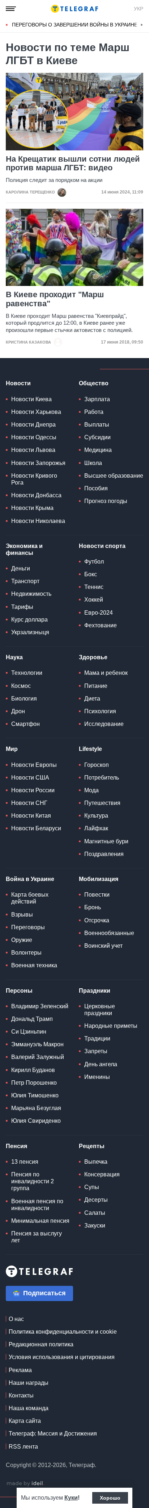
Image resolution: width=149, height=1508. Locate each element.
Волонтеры (26, 953)
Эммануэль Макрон (37, 1044)
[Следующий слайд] (142, 25)
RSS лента (23, 1446)
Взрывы (22, 914)
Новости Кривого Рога (34, 479)
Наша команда (28, 1408)
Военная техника (34, 965)
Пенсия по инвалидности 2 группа (32, 1181)
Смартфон (25, 724)
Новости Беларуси (36, 828)
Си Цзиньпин (28, 1032)
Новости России (33, 790)
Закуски (94, 1225)
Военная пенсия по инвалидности (37, 1204)
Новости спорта (102, 546)
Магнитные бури (106, 841)
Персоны (19, 991)
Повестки (97, 895)
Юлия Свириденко (36, 1121)
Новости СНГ (29, 803)
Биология (24, 698)
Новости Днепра (33, 424)
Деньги (20, 568)
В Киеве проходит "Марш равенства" (55, 299)
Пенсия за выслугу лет (36, 1236)
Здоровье (93, 657)
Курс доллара (29, 619)
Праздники (94, 991)
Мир (12, 749)
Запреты (95, 1051)
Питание (95, 686)
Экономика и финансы (24, 549)
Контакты (21, 1395)
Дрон (18, 711)
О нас (16, 1319)
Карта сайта (25, 1421)
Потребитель (101, 777)
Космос (21, 686)
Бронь (92, 907)
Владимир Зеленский (39, 1006)
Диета (92, 698)
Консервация (102, 1174)
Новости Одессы (33, 437)
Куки (71, 1498)
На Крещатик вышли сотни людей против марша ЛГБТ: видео (73, 163)
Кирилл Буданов (33, 1070)
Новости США (30, 777)
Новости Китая (31, 816)
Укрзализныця (30, 632)
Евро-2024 (98, 613)
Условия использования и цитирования (62, 1357)
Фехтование (100, 625)
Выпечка (95, 1162)
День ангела (100, 1064)
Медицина (98, 450)
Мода (91, 790)
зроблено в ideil (25, 1483)
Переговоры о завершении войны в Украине (74, 25)
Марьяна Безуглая (36, 1108)
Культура (96, 816)
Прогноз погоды (105, 501)
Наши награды (28, 1383)
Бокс (90, 574)
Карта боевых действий (29, 898)
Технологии (26, 673)
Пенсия (16, 1146)
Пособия (96, 488)
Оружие (21, 940)
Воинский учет (103, 946)
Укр (138, 9)
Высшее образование (113, 476)
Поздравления (104, 854)
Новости (18, 383)
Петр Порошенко (34, 1083)
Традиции (97, 1038)
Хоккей (93, 600)
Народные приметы (110, 1026)
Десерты (96, 1200)
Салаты (94, 1213)
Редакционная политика (41, 1344)
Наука (14, 657)
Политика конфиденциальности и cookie (63, 1332)
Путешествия (102, 803)
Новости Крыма (32, 508)
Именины (97, 1077)
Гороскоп (96, 765)
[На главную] (74, 9)
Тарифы (22, 607)
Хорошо (110, 1498)
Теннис (93, 587)
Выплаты (96, 424)
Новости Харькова (36, 412)
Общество (93, 383)
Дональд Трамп (32, 1019)
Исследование (104, 724)
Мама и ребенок (106, 673)
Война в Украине (30, 879)
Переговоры (28, 927)
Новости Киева (31, 399)
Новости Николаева (38, 521)
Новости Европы (34, 765)
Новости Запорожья (38, 463)
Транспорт (25, 581)
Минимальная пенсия (40, 1221)
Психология (100, 711)
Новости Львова (33, 450)
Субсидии (97, 437)
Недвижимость (31, 594)
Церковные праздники (99, 1009)
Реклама (20, 1370)
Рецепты (92, 1146)
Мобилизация (98, 879)
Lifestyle (90, 749)
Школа (93, 463)
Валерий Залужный (37, 1057)
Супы (91, 1187)
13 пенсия (24, 1162)
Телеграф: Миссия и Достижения (53, 1433)
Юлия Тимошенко (35, 1095)
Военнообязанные (109, 933)
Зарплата (97, 399)
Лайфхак (96, 828)
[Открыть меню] (11, 9)
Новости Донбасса (36, 495)
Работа (93, 412)
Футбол (94, 561)
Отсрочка (96, 920)
